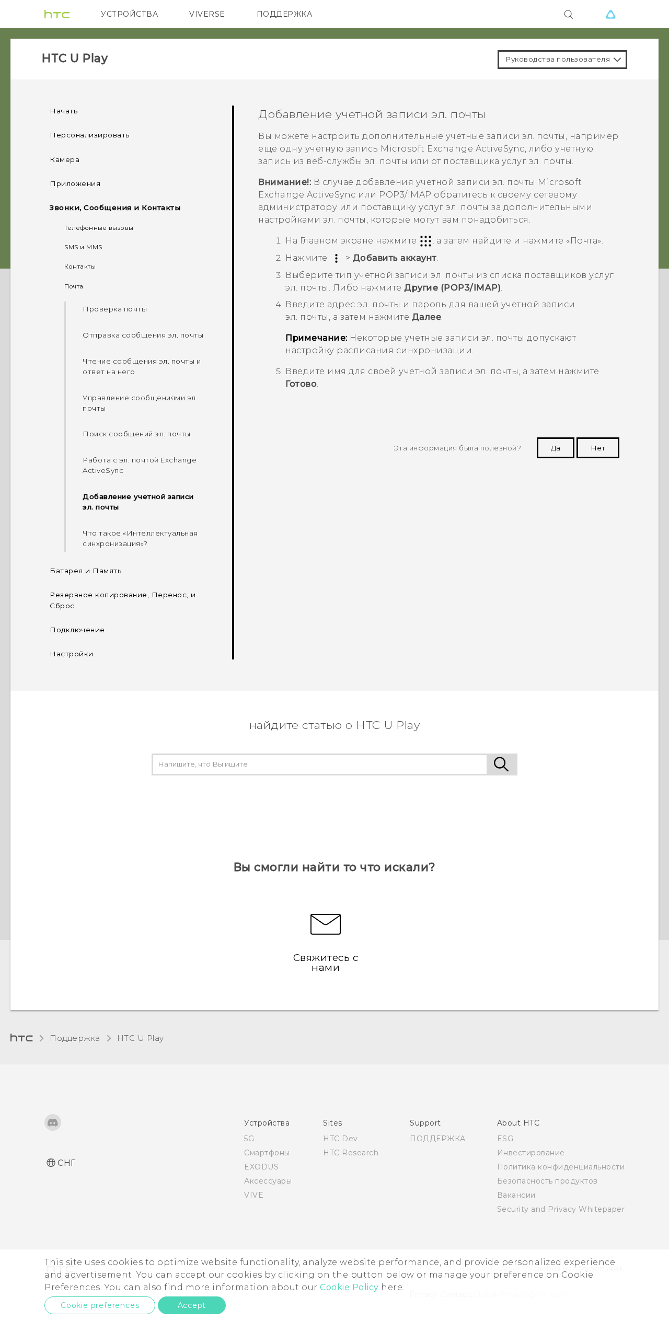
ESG (505, 1138)
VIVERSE (207, 14)
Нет (598, 448)
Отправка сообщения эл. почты (143, 335)
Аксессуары (268, 1181)
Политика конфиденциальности (561, 1167)
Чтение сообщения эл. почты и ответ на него (142, 366)
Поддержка (75, 1038)
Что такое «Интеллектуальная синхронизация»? (140, 538)
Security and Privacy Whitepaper (561, 1209)
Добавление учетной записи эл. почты (138, 501)
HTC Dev (340, 1138)
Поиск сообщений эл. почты (137, 434)
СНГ (66, 1163)
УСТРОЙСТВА (129, 14)
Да (555, 448)
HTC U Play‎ (140, 1038)
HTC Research (350, 1152)
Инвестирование (531, 1152)
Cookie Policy (349, 1287)
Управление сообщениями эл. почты (140, 402)
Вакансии (516, 1195)
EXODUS (261, 1167)
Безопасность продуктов (547, 1181)
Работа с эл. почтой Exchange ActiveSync (140, 465)
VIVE (253, 1195)
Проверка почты (115, 309)
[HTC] (57, 14)
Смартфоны (267, 1152)
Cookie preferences (100, 1305)
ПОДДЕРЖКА (285, 14)
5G (249, 1138)
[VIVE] (610, 14)
